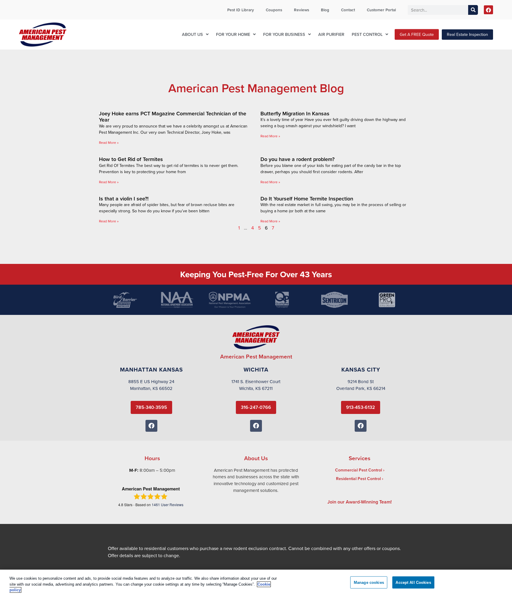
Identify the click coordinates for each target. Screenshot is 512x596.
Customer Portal (381, 10)
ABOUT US (192, 34)
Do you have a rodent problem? (297, 159)
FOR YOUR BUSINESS (284, 34)
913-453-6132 (360, 407)
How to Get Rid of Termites (131, 159)
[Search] (473, 10)
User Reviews (167, 504)
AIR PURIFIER (331, 34)
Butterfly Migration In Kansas (294, 113)
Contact (348, 10)
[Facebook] (488, 10)
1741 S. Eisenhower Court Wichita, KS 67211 (255, 384)
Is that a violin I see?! (123, 198)
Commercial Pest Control (358, 470)
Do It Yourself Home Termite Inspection (306, 198)
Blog (325, 10)
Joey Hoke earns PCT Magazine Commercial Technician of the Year (172, 117)
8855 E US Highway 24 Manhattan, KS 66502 (151, 384)
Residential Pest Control (358, 479)
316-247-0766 (256, 407)
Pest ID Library (240, 10)
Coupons (274, 10)
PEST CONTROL (367, 34)
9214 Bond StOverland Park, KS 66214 (360, 384)
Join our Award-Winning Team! (359, 501)
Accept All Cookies (413, 582)
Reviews (301, 10)
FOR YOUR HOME (233, 34)
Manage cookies (369, 582)
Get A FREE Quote (417, 34)
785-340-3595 (151, 407)
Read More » (109, 142)
